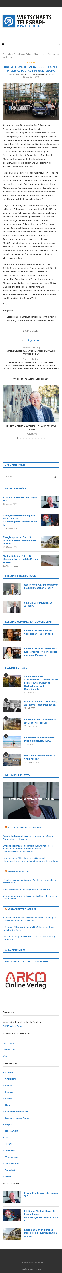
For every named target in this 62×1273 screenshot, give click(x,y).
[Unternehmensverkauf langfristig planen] (31, 403)
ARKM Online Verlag (12, 1026)
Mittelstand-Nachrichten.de (25, 828)
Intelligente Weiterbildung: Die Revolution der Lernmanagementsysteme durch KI (20, 520)
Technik (8, 1144)
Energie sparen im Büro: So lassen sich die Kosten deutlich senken (19, 540)
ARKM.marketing (31, 331)
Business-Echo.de (18, 871)
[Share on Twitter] (31, 340)
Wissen (8, 1176)
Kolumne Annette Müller (16, 1111)
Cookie (6, 1056)
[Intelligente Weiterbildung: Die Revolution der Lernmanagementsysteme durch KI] (50, 520)
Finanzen (9, 1092)
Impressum (8, 1043)
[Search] (58, 44)
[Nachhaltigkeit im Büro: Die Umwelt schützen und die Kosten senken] (50, 560)
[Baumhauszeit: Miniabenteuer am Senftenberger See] (12, 724)
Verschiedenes (12, 1163)
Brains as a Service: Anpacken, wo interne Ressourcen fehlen (40, 703)
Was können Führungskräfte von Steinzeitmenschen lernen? (41, 586)
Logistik (8, 1124)
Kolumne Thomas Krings (17, 1118)
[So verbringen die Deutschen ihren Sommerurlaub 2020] (12, 742)
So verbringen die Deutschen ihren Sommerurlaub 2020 (39, 739)
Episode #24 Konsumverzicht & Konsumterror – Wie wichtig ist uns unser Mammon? (40, 651)
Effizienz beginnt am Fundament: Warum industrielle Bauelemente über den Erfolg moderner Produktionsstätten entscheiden (28, 849)
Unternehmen (11, 1157)
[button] (5, 411)
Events (8, 1085)
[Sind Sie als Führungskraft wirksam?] (12, 607)
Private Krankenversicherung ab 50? (20, 499)
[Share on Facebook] (28, 340)
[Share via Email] (38, 340)
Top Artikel (10, 1150)
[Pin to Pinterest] (34, 340)
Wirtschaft (10, 1170)
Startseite (7, 54)
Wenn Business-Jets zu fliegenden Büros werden (26, 889)
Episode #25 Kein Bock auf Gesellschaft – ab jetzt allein (38, 632)
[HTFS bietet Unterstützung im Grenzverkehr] (12, 760)
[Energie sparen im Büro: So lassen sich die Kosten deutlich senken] (50, 542)
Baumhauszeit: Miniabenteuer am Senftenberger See (40, 721)
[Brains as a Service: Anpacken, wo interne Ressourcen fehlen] (12, 706)
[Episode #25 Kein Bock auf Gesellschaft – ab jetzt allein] (12, 635)
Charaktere (10, 1079)
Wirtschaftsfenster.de (22, 909)
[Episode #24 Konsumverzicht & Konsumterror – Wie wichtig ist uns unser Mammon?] (12, 653)
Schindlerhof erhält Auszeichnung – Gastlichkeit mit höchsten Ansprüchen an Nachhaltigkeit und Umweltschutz (41, 682)
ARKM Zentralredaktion (36, 74)
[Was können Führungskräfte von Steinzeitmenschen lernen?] (12, 589)
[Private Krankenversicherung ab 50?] (50, 502)
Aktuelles (9, 1072)
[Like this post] (25, 340)
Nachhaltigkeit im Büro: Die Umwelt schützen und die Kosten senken (20, 559)
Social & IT (10, 1137)
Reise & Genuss (13, 1131)
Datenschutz (9, 1049)
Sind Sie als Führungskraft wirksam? (38, 604)
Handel (8, 1105)
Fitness (8, 1098)
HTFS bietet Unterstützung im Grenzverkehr (39, 757)
